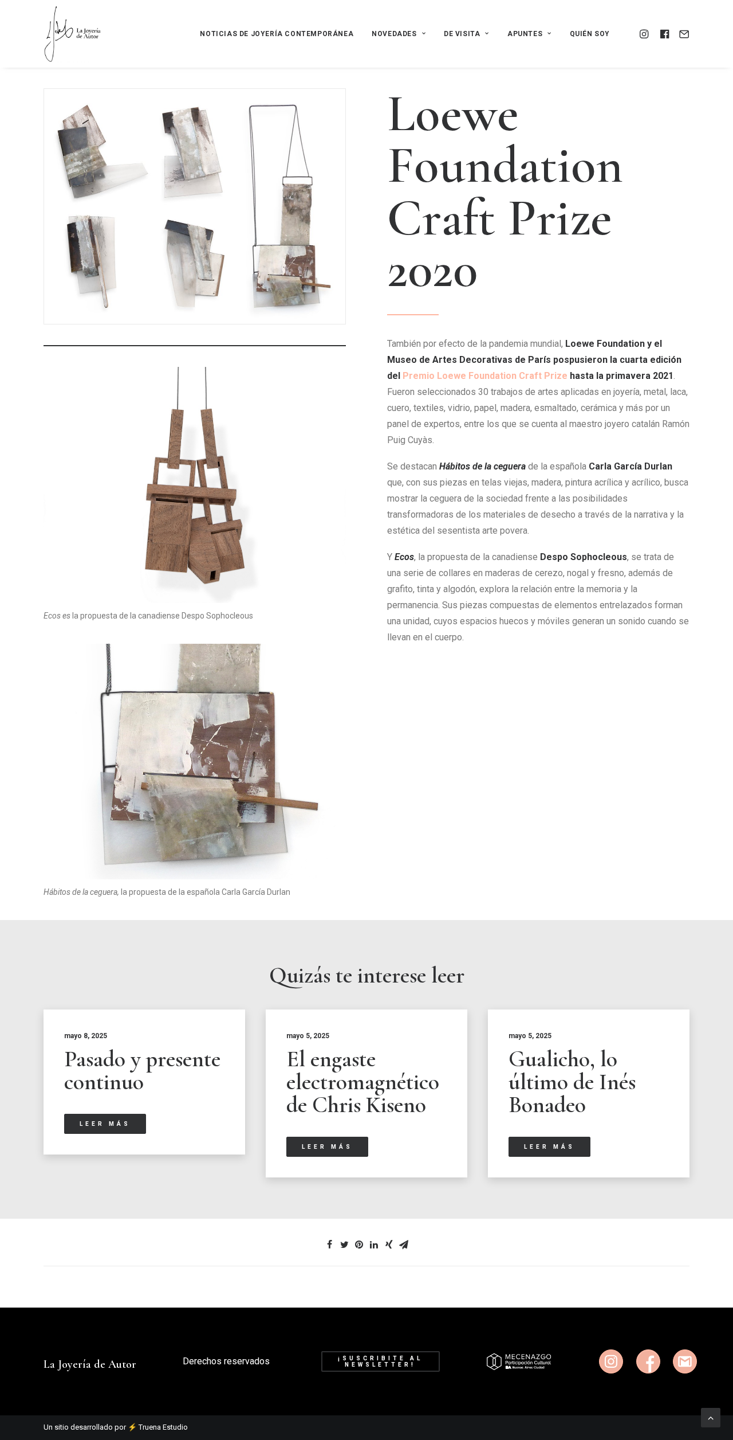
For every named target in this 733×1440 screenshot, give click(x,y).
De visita (462, 34)
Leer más (105, 1124)
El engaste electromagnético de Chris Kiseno (362, 1081)
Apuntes (524, 34)
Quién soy (590, 34)
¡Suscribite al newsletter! (382, 1361)
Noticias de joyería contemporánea (276, 34)
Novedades (394, 34)
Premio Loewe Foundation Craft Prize (485, 375)
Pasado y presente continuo (142, 1070)
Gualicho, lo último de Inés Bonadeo (572, 1081)
